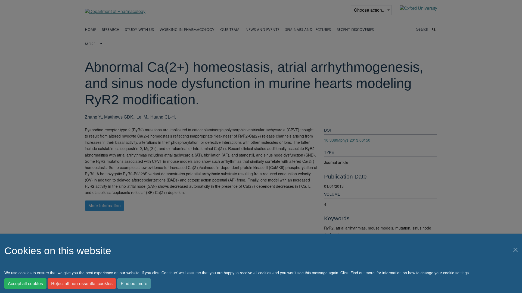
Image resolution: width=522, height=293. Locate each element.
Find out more (134, 283)
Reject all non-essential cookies (82, 283)
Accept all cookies (25, 283)
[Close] (515, 250)
